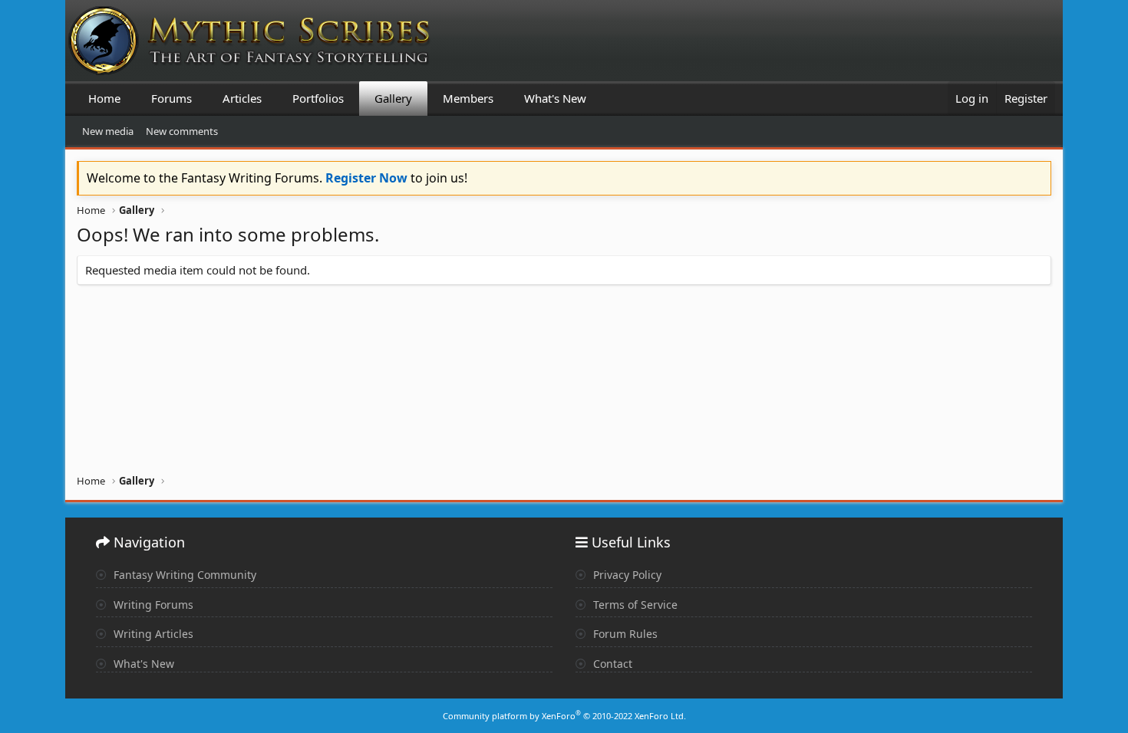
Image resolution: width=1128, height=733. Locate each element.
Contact (611, 663)
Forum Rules (624, 633)
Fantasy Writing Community (183, 574)
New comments (182, 131)
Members (468, 98)
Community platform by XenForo (564, 715)
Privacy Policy (625, 574)
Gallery (393, 98)
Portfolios (318, 98)
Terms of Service (634, 604)
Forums (171, 98)
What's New (555, 98)
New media (108, 131)
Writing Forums (151, 604)
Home (104, 98)
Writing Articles (151, 633)
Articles (242, 98)
